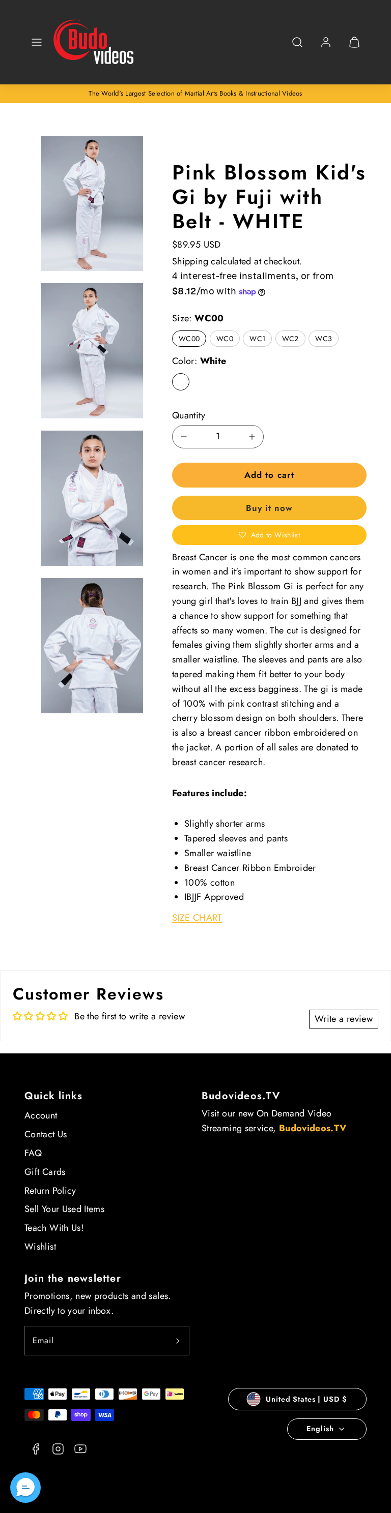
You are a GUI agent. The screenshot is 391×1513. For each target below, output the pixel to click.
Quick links (53, 1095)
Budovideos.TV (241, 1095)
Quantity (188, 415)
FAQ (33, 1153)
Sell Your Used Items (64, 1209)
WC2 (290, 339)
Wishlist (40, 1246)
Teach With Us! (53, 1227)
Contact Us (45, 1134)
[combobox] (297, 47)
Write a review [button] (344, 1018)
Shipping (190, 261)
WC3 (323, 339)
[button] (36, 42)
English (319, 1429)
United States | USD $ (306, 1399)
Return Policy (50, 1190)
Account (41, 1115)
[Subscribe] (177, 1340)
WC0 (224, 339)
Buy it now (269, 508)
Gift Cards (45, 1171)
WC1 (257, 339)
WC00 (189, 339)
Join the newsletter (72, 1278)
